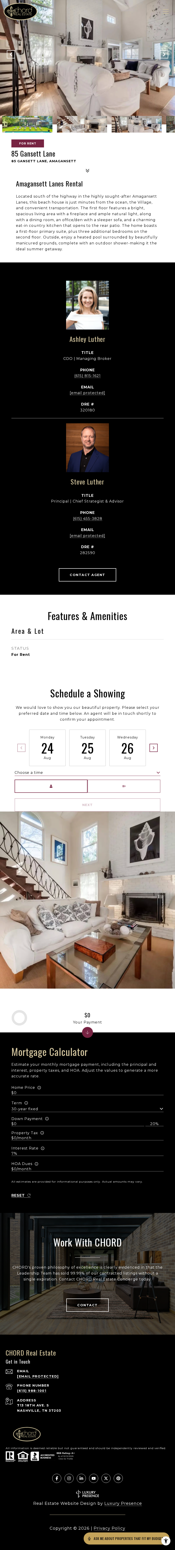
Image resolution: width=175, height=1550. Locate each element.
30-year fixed (24, 1109)
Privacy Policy (109, 1528)
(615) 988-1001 (31, 1391)
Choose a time (29, 772)
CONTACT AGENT (87, 575)
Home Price (23, 1087)
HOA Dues (21, 1164)
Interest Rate (25, 1148)
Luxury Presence (123, 1503)
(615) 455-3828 (87, 518)
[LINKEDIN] (81, 1478)
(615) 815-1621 (87, 376)
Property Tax (24, 1133)
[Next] (153, 748)
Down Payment (27, 1119)
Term (16, 1103)
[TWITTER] (106, 1478)
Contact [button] (87, 1305)
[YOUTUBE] (93, 1478)
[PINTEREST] (118, 1478)
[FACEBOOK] (56, 1478)
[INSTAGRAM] (69, 1478)
